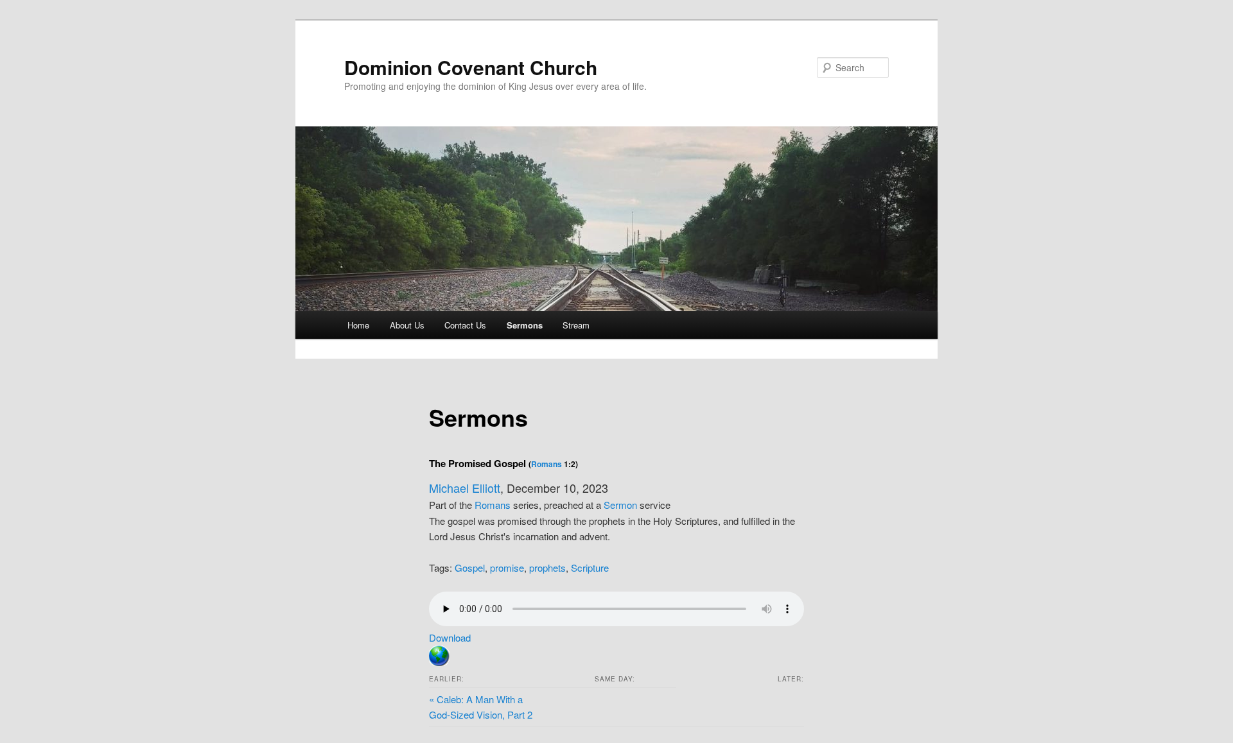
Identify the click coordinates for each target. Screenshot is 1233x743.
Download (450, 637)
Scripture (590, 567)
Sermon (620, 504)
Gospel (470, 567)
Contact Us (465, 325)
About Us (407, 325)
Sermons (525, 325)
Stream (576, 325)
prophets (547, 567)
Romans (546, 464)
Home (358, 325)
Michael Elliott (464, 487)
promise (507, 567)
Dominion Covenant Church (470, 67)
